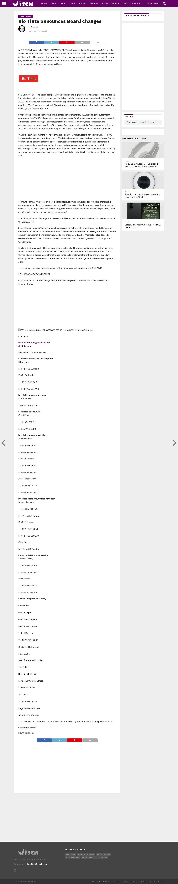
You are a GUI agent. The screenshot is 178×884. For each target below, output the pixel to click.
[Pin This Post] (67, 41)
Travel (82, 3)
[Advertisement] (67, 179)
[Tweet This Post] (51, 41)
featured (70, 854)
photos (90, 854)
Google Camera (152, 3)
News (53, 3)
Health (134, 882)
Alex (33, 27)
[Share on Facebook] (36, 41)
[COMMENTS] (97, 41)
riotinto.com (24, 346)
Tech (62, 3)
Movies (143, 882)
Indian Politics (103, 854)
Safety (152, 882)
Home (44, 3)
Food (105, 3)
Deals (72, 3)
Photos (94, 3)
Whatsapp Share (131, 3)
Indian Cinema (88, 858)
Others (161, 882)
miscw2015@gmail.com (36, 864)
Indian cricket (72, 858)
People (115, 3)
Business (116, 882)
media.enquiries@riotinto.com (34, 342)
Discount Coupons (100, 882)
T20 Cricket (101, 858)
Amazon (81, 854)
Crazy (125, 882)
